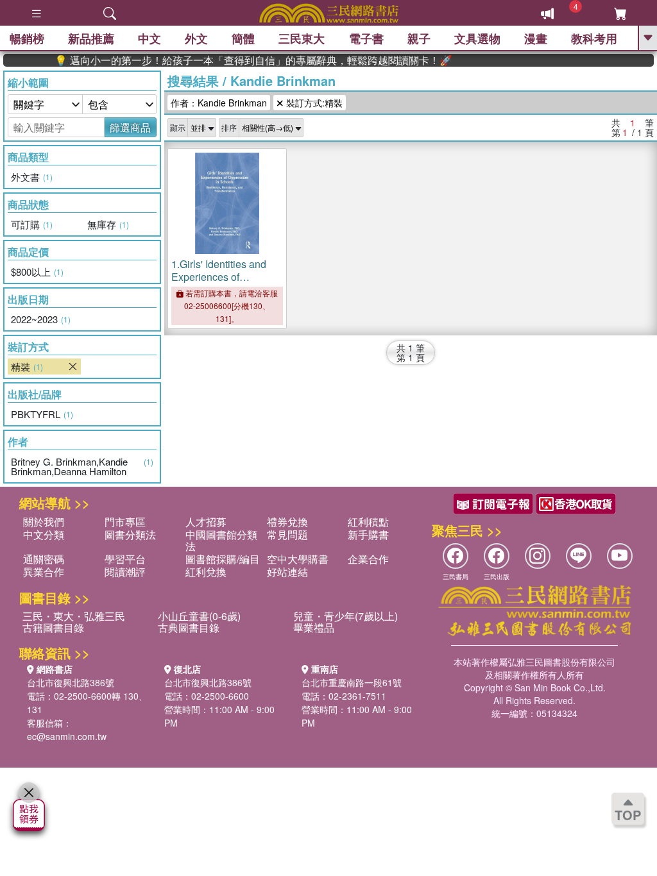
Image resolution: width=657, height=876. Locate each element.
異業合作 (43, 571)
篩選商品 (130, 127)
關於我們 (43, 521)
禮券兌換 (287, 521)
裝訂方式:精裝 (313, 102)
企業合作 (368, 559)
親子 (419, 38)
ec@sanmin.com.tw (67, 736)
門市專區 (125, 521)
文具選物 (477, 38)
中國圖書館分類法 (221, 540)
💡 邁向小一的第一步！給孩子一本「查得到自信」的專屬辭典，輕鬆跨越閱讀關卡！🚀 (241, 60)
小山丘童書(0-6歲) (199, 616)
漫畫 (535, 38)
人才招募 (205, 521)
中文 (149, 38)
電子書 (366, 38)
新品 (91, 38)
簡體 (243, 38)
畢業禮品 (313, 627)
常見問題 (287, 534)
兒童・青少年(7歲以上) (345, 616)
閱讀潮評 (125, 571)
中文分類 (43, 534)
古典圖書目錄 (188, 627)
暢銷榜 (27, 38)
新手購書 (368, 534)
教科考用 (594, 38)
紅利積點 (368, 521)
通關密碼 (43, 559)
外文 (196, 38)
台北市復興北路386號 (70, 682)
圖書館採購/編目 (222, 559)
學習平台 (125, 559)
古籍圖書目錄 (53, 627)
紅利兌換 (205, 571)
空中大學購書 (297, 559)
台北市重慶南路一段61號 (352, 682)
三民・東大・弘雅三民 (73, 616)
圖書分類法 (130, 534)
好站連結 (287, 571)
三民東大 (301, 38)
